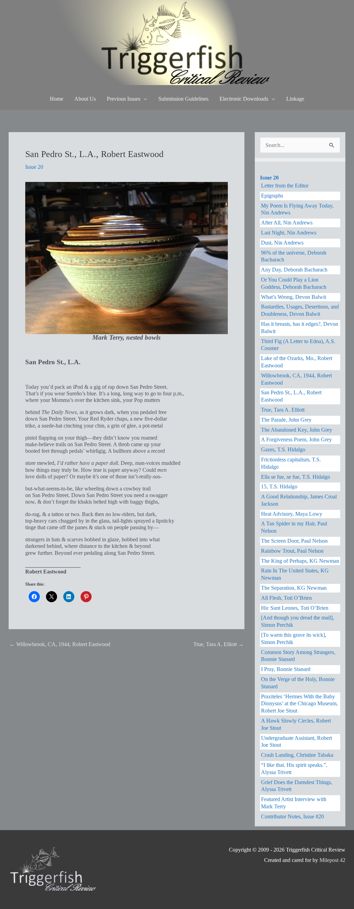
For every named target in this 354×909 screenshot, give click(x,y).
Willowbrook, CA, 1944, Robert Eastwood (59, 644)
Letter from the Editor (284, 186)
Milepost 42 (332, 860)
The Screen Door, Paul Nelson (294, 541)
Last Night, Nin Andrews (288, 233)
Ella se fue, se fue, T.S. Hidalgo (295, 477)
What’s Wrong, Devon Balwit (293, 297)
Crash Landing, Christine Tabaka (297, 755)
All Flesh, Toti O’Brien (286, 598)
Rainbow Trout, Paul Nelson (292, 551)
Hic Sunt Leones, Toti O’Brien (294, 608)
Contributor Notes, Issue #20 (292, 816)
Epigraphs (272, 196)
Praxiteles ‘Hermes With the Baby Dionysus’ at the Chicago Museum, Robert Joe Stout (299, 704)
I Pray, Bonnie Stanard (285, 669)
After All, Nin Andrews (287, 223)
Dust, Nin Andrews (282, 243)
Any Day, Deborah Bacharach (294, 270)
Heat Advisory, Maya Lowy (291, 514)
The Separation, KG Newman (294, 588)
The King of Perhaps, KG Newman (300, 561)
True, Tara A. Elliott (218, 644)
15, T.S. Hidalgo (279, 486)
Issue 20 (34, 167)
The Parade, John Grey (286, 420)
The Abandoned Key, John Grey (296, 430)
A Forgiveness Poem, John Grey (296, 439)
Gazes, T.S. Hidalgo (283, 449)
